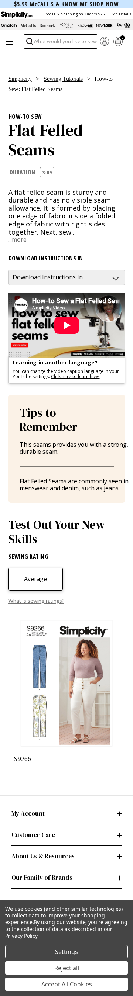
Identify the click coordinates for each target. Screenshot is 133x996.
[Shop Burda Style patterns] (123, 25)
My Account (28, 813)
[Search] (29, 43)
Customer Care (33, 834)
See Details (121, 14)
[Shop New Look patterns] (104, 25)
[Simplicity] (16, 13)
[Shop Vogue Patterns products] (66, 25)
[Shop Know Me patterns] (85, 25)
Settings (66, 952)
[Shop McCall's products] (28, 25)
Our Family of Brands (41, 877)
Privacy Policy (21, 935)
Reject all (66, 968)
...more (17, 239)
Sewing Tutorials (63, 79)
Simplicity (20, 79)
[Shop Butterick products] (47, 25)
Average (35, 579)
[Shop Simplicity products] (9, 25)
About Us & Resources (43, 856)
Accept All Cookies (66, 984)
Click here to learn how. (75, 376)
